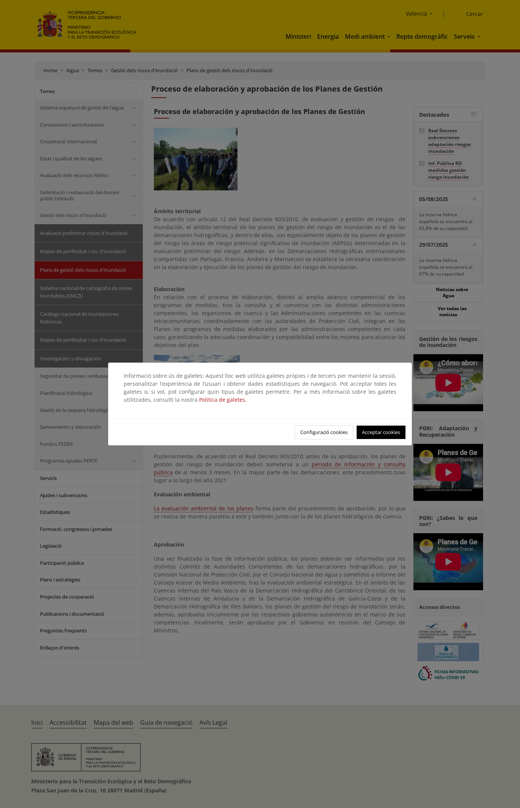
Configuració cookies (324, 432)
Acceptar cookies (381, 432)
